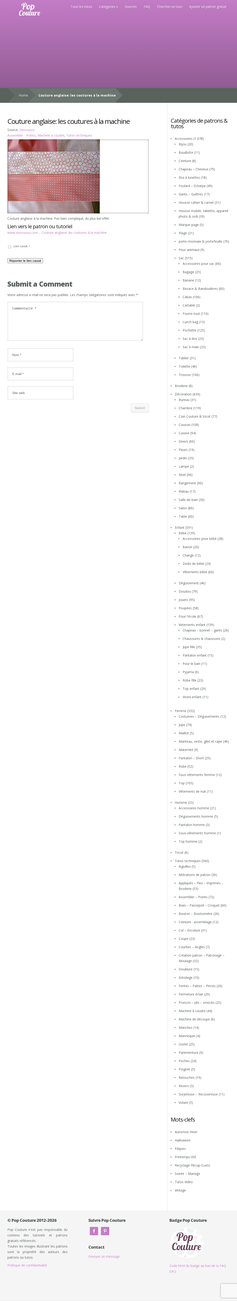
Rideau (184, 491)
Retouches (187, 1077)
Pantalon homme (192, 825)
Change (188, 555)
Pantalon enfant (195, 655)
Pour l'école (187, 616)
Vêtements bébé (195, 572)
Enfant (179, 527)
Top (182, 783)
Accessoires (184, 138)
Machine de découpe (194, 1019)
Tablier (184, 358)
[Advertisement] (118, 53)
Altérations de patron (194, 875)
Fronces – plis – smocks (197, 1002)
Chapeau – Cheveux (193, 169)
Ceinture (185, 161)
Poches (184, 1061)
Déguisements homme (196, 816)
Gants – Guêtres (191, 194)
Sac (181, 258)
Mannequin (187, 1036)
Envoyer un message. (104, 1256)
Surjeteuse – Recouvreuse (198, 1094)
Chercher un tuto (169, 6)
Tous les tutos (81, 6)
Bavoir (187, 547)
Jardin (183, 458)
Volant (183, 1102)
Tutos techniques (79, 135)
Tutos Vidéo (184, 1182)
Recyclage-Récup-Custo (192, 1165)
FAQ (147, 6)
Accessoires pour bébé (200, 538)
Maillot (184, 733)
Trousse (185, 374)
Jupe (182, 724)
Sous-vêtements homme (197, 833)
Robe (183, 766)
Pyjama (188, 672)
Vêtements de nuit (192, 791)
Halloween (182, 1140)
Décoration (183, 394)
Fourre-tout (191, 313)
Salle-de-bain (188, 499)
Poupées (185, 608)
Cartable (189, 305)
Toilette (184, 366)
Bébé (183, 533)
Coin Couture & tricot (195, 416)
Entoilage (186, 977)
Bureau (184, 399)
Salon (183, 508)
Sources (131, 6)
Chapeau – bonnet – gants (202, 630)
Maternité (186, 749)
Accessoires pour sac (198, 263)
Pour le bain (191, 663)
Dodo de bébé (193, 563)
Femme (180, 711)
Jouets (183, 599)
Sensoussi (26, 130)
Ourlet (183, 1044)
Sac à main (191, 347)
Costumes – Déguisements (199, 716)
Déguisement (189, 583)
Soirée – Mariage (187, 1173)
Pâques (180, 1148)
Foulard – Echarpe (192, 186)
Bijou (183, 144)
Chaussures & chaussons (201, 638)
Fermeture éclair (191, 994)
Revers (184, 1086)
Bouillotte (186, 152)
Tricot (179, 852)
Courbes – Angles (192, 947)
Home (23, 95)
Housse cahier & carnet (196, 202)
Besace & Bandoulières (200, 288)
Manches (185, 1027)
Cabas (187, 297)
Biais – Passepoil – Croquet (199, 905)
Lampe (184, 466)
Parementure (188, 1052)
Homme (181, 802)
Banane (188, 280)
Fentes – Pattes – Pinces (197, 986)
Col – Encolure (189, 930)
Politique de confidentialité (27, 1265)
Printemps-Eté (185, 1157)
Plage (183, 233)
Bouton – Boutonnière (195, 913)
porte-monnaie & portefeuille (200, 241)
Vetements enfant (192, 624)
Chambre (185, 408)
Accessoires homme (194, 808)
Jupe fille (189, 647)
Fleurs (183, 449)
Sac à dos (190, 338)
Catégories (107, 6)
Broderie (181, 386)
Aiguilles (185, 866)
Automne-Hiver (186, 1132)
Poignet (184, 1069)
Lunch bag (190, 322)
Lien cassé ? (22, 246)
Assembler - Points (21, 135)
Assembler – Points (193, 897)
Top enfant (191, 688)
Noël (182, 474)
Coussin (184, 424)
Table (183, 516)
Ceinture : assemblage (195, 922)
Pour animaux (189, 249)
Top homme (188, 841)
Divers (183, 441)
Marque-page (189, 224)
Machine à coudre (50, 135)
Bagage (188, 272)
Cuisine (184, 433)
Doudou (185, 591)
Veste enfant (192, 697)
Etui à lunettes (189, 177)
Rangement (187, 483)
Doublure (186, 969)
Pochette (189, 330)
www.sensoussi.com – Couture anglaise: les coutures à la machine (57, 232)
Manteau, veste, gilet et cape (200, 741)
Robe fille (189, 680)
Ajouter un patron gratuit (208, 6)
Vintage (180, 1190)
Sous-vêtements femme (197, 774)
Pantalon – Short (191, 758)
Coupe (183, 938)
